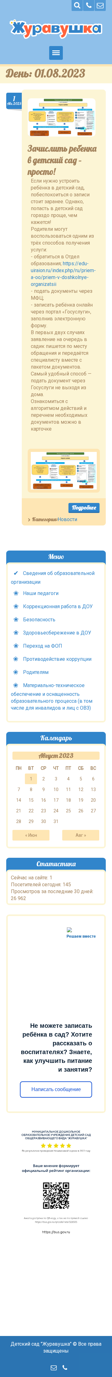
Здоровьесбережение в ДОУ (57, 633)
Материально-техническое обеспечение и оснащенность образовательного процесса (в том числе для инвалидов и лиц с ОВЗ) (51, 696)
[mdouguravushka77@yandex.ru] (100, 5)
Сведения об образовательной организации (53, 577)
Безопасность (39, 620)
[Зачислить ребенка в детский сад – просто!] (62, 117)
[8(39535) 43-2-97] (88, 5)
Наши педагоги (40, 593)
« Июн (31, 835)
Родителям (36, 672)
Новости (67, 519)
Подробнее (84, 507)
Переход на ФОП (42, 646)
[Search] (77, 5)
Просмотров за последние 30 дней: (52, 891)
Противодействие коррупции (57, 659)
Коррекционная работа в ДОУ (58, 606)
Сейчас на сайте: (30, 878)
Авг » (81, 835)
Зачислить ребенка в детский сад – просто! (62, 160)
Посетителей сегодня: (37, 885)
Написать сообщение (56, 1089)
